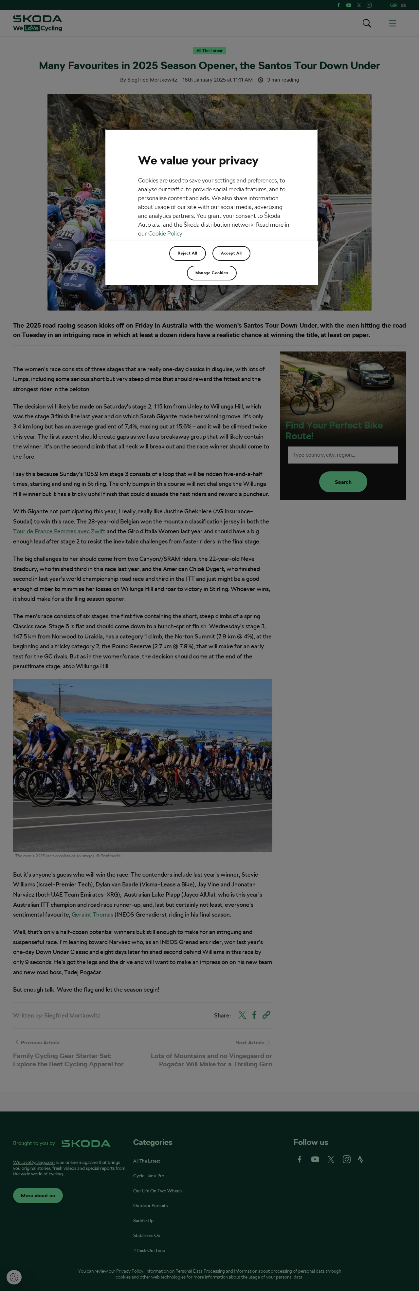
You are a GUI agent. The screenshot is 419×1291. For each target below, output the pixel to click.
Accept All (231, 253)
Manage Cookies (211, 273)
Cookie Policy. (166, 233)
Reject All (187, 253)
